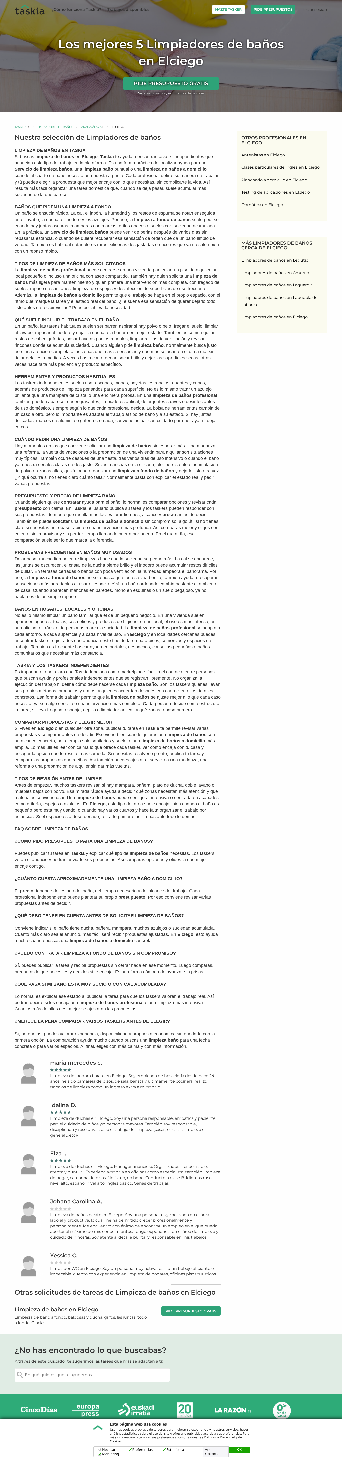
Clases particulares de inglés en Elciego (280, 167)
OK (239, 1449)
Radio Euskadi (136, 1410)
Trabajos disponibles (128, 9)
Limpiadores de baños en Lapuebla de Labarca (279, 301)
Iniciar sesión (314, 9)
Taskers (21, 127)
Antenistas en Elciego (263, 155)
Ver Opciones (211, 1452)
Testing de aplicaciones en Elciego (275, 192)
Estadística (175, 1450)
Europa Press (87, 1410)
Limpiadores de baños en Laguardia (277, 285)
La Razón (233, 1410)
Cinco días (39, 1410)
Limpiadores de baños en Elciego (274, 317)
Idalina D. (63, 1105)
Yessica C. (63, 1255)
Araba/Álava (91, 127)
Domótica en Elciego (262, 204)
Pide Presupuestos (273, 9)
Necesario (110, 1450)
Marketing (110, 1454)
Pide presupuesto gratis (171, 83)
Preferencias (142, 1450)
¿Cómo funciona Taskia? (76, 9)
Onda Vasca (281, 1410)
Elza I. (58, 1153)
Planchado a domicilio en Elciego (274, 180)
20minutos (184, 1410)
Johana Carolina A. (76, 1201)
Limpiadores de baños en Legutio (274, 260)
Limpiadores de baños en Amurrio (275, 272)
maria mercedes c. (76, 1063)
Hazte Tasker (228, 9)
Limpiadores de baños (55, 127)
